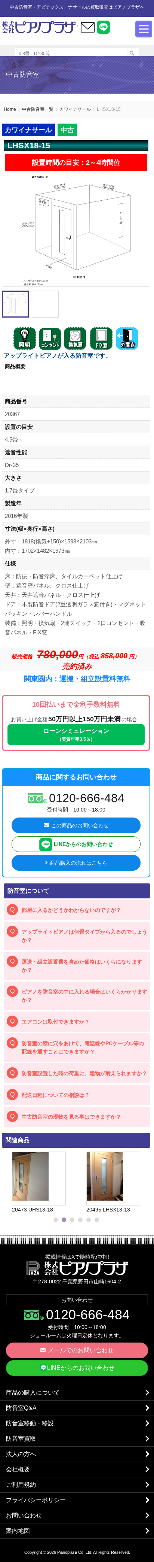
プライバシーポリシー (36, 1500)
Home (10, 109)
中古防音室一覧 (37, 109)
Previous (9, 1183)
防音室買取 (21, 1438)
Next (141, 1183)
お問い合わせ (24, 1515)
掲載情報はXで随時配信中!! (77, 1257)
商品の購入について (33, 1392)
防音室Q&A (21, 1408)
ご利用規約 (21, 1484)
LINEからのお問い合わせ (82, 844)
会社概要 (18, 1469)
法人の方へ (21, 1454)
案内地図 (18, 1531)
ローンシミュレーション (76, 735)
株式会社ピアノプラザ (77, 1268)
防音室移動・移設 (30, 1423)
